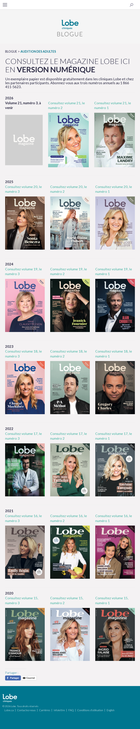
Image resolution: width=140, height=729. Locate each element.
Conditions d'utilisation (90, 710)
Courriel (30, 678)
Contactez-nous (26, 710)
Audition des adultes (38, 51)
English (110, 710)
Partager (14, 678)
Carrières (44, 710)
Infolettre (59, 710)
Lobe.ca (9, 710)
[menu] (5, 4)
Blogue (11, 51)
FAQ (71, 710)
